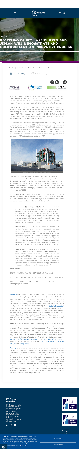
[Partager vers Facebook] (52, 82)
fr (60, 13)
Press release (11, 67)
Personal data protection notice (9, 445)
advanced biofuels (16, 339)
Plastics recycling (51, 67)
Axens (12, 348)
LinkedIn (8, 425)
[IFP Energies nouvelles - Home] (38, 13)
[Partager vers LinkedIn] (57, 82)
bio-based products (31, 339)
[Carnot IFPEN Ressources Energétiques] (69, 419)
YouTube (16, 425)
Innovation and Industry (21, 67)
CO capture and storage (49, 341)
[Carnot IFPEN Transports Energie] (69, 404)
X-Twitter (12, 425)
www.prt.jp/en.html (56, 306)
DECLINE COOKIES (58, 444)
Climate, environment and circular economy (37, 67)
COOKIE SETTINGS (22, 445)
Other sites (65, 432)
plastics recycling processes (53, 339)
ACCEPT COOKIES (58, 438)
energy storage (24, 344)
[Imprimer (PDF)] (64, 82)
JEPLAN (12, 294)
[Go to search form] (64, 13)
